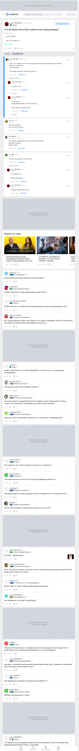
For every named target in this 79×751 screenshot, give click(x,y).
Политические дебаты (23, 398)
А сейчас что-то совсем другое (27, 583)
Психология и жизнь (22, 566)
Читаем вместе (20, 275)
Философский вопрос (22, 661)
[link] (19, 251)
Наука (14, 25)
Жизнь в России (20, 384)
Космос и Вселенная (21, 317)
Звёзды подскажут (21, 490)
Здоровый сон (20, 597)
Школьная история (21, 692)
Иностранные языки (21, 289)
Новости (17, 476)
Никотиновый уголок (22, 552)
